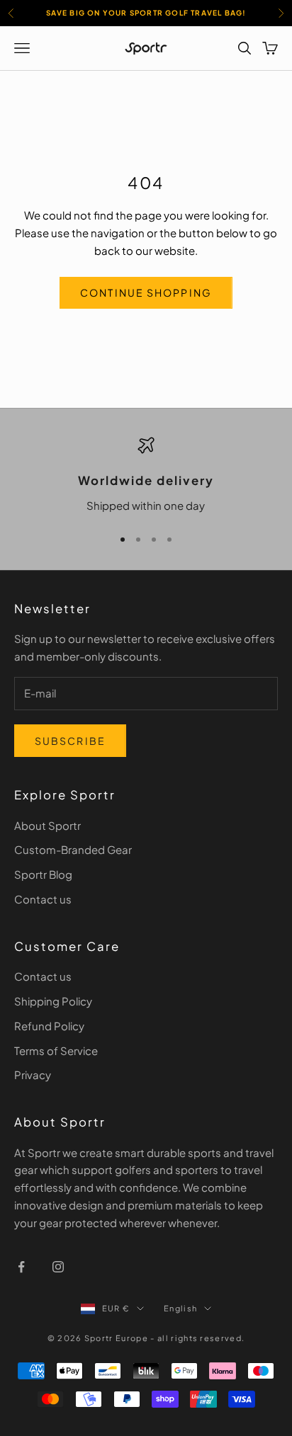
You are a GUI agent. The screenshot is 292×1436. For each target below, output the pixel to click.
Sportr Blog (43, 874)
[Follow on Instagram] (58, 1267)
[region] (146, 475)
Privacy (32, 1074)
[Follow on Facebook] (21, 1267)
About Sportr (47, 825)
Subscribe (70, 740)
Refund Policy (49, 1025)
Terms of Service (56, 1050)
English (180, 1308)
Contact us (43, 899)
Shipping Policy (53, 1001)
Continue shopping (146, 292)
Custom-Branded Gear (73, 849)
